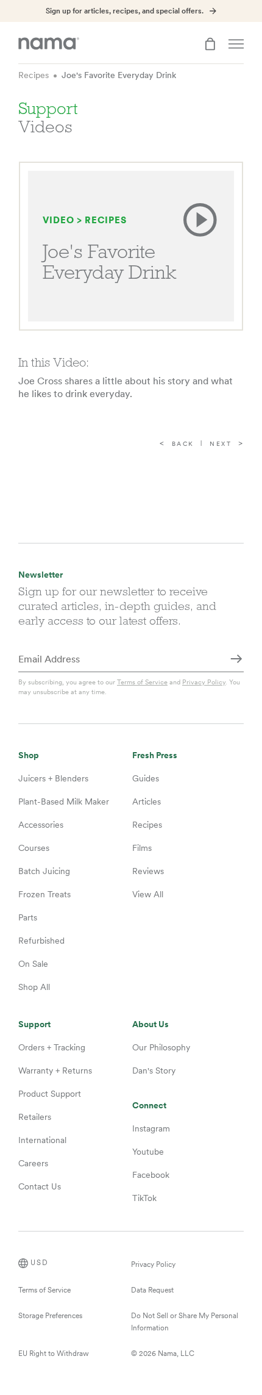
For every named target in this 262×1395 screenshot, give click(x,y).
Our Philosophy (161, 1047)
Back (183, 444)
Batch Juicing (44, 871)
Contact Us (39, 1186)
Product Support (49, 1094)
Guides (145, 778)
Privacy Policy (203, 682)
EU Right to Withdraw (53, 1353)
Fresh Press (154, 755)
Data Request (152, 1290)
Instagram (151, 1128)
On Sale (33, 964)
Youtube (148, 1152)
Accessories (40, 825)
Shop (28, 755)
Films (142, 848)
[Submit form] (236, 660)
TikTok (144, 1198)
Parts (27, 917)
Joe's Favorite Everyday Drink (119, 75)
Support (34, 1024)
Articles (146, 801)
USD (39, 1262)
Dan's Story (153, 1070)
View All (147, 894)
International (42, 1140)
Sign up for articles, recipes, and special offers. (125, 11)
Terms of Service (142, 682)
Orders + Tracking (51, 1047)
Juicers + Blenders (53, 778)
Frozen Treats (44, 894)
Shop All (34, 987)
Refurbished (41, 940)
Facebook (150, 1175)
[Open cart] (210, 44)
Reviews (148, 871)
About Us (150, 1024)
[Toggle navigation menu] (236, 43)
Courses (33, 848)
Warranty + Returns (55, 1070)
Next (221, 444)
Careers (33, 1163)
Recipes (33, 75)
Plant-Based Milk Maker (63, 801)
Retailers (34, 1117)
